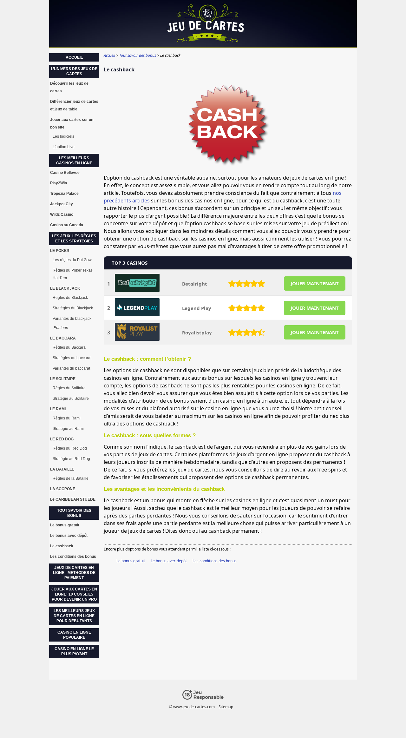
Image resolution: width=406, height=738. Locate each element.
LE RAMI (58, 409)
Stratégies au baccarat (72, 358)
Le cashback (61, 546)
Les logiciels (63, 136)
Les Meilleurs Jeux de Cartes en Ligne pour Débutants (74, 616)
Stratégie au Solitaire (71, 398)
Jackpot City (61, 204)
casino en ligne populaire (74, 635)
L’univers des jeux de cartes (74, 71)
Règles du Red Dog (70, 448)
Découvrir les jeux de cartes (69, 87)
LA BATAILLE (62, 469)
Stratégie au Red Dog (71, 459)
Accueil (74, 57)
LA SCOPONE (62, 489)
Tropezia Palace (64, 193)
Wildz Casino (61, 214)
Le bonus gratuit (130, 560)
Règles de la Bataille (70, 478)
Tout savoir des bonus (74, 513)
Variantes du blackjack (72, 318)
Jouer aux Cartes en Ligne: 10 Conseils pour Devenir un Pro (74, 594)
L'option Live (64, 147)
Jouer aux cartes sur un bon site (71, 123)
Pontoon (61, 328)
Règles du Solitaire (69, 388)
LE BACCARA (63, 338)
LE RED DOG (62, 439)
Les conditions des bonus (215, 560)
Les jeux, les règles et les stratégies (74, 238)
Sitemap (226, 706)
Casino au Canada (66, 225)
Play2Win (58, 183)
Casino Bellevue (65, 172)
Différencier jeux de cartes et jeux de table (74, 105)
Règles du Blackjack (70, 297)
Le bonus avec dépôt (169, 560)
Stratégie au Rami (68, 428)
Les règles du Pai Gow (72, 260)
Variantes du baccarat (71, 368)
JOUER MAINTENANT (315, 283)
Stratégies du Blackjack (73, 308)
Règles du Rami (67, 418)
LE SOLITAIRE (62, 379)
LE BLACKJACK (65, 288)
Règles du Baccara (69, 347)
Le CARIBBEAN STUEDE (72, 499)
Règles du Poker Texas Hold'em (73, 274)
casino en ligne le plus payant (74, 651)
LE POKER (59, 250)
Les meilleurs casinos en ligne (74, 160)
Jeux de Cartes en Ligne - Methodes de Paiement (74, 572)
